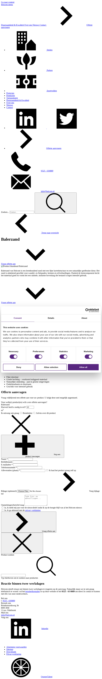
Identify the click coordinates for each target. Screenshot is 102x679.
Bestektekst (28, 413)
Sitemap (9, 649)
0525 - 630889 (47, 171)
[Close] (22, 543)
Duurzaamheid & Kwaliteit (12, 25)
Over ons (28, 25)
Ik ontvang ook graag (10, 413)
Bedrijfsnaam (7, 462)
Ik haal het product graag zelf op (62, 470)
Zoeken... (5, 212)
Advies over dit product (46, 413)
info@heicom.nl (47, 191)
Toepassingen (12, 98)
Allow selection (51, 367)
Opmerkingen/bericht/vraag (13, 505)
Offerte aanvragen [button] (53, 148)
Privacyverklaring (13, 654)
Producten (10, 95)
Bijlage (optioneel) (9, 491)
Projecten (10, 93)
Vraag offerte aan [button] (8, 264)
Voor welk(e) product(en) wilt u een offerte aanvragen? (24, 402)
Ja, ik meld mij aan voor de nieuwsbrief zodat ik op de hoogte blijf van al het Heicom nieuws (43, 507)
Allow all (83, 367)
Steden (49, 50)
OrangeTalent (46, 677)
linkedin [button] (44, 628)
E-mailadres (7, 465)
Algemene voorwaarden (16, 647)
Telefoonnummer (9, 467)
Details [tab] (51, 318)
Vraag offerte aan (48, 531)
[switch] (38, 356)
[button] (26, 128)
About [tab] (84, 318)
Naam (4, 459)
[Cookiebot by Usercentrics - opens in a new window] (87, 310)
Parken (49, 70)
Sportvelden (51, 91)
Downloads (11, 652)
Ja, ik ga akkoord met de (22, 510)
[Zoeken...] (56, 203)
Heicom (4, 4)
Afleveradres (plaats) (10, 470)
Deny (18, 367)
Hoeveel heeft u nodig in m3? (13, 407)
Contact (43, 25)
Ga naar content (7, 2)
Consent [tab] (18, 318)
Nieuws (36, 25)
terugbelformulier (32, 591)
